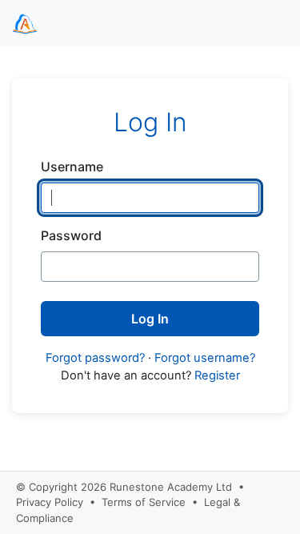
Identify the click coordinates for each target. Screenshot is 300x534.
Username (72, 167)
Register (217, 375)
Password (71, 235)
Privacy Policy (49, 502)
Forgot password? (95, 358)
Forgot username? (204, 358)
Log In (150, 319)
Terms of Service (144, 502)
